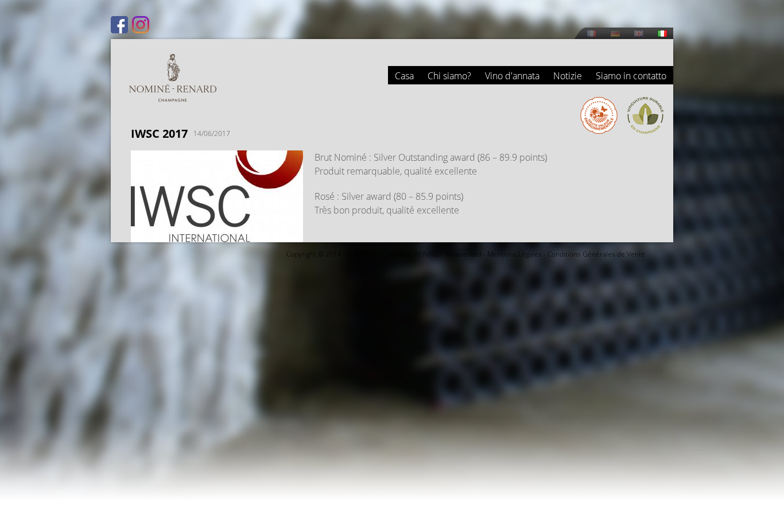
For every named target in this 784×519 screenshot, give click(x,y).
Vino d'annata (512, 75)
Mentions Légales (514, 254)
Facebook (119, 24)
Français (591, 33)
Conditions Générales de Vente (596, 254)
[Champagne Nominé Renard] (172, 78)
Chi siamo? (449, 75)
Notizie (567, 75)
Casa (404, 75)
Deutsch (615, 33)
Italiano (662, 33)
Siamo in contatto (631, 75)
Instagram (140, 24)
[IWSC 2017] (217, 235)
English (638, 33)
